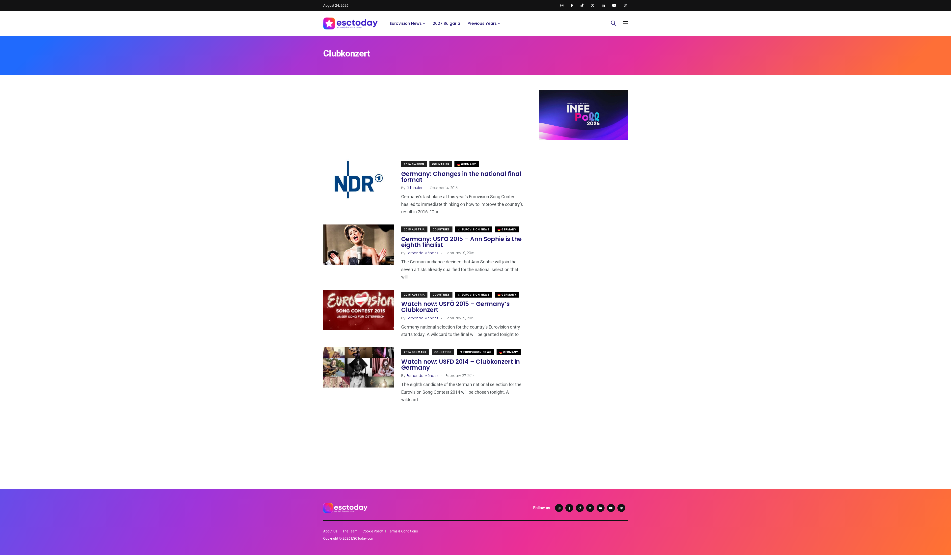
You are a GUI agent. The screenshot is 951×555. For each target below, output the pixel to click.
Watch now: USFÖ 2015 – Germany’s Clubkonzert (455, 307)
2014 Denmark (415, 352)
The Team (350, 531)
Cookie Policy (373, 531)
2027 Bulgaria (446, 23)
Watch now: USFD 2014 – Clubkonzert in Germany (460, 365)
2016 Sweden (414, 164)
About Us (330, 531)
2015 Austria (414, 229)
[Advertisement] (423, 124)
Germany (468, 164)
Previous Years (482, 23)
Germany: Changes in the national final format (461, 177)
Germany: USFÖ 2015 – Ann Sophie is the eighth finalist (461, 242)
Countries (440, 164)
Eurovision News (406, 23)
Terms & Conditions (403, 531)
